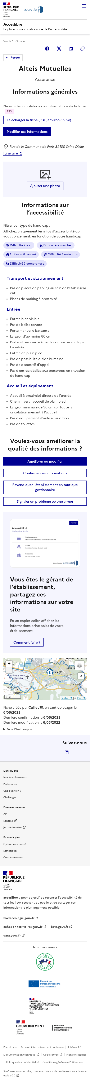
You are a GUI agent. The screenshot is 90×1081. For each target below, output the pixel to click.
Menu (84, 6)
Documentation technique (19, 1055)
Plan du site (10, 1047)
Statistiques (10, 851)
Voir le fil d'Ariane (14, 41)
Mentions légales (76, 1055)
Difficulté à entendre (62, 254)
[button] (9, 664)
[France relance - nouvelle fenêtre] (45, 961)
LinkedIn (66, 752)
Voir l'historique (19, 729)
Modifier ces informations (27, 131)
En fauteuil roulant (23, 254)
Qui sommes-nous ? (14, 844)
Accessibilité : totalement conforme (42, 1047)
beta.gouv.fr (59, 927)
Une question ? (12, 791)
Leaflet (64, 698)
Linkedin (71, 48)
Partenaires (10, 784)
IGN (79, 698)
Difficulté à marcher (57, 245)
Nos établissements (15, 777)
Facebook (47, 48)
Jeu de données (12, 827)
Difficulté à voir (21, 245)
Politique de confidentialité (22, 1062)
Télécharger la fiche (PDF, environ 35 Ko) (39, 119)
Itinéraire (10, 153)
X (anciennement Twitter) (59, 48)
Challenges (9, 797)
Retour (15, 57)
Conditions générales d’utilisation (62, 1062)
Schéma (8, 821)
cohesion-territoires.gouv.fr (22, 927)
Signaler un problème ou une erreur (45, 501)
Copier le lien (82, 48)
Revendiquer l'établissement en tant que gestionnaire (45, 487)
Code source (51, 1055)
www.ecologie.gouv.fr (19, 918)
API (5, 814)
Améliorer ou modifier (45, 461)
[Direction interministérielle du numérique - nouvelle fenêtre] (45, 1028)
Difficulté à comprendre (27, 263)
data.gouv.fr (12, 935)
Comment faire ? (26, 642)
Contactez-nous (13, 857)
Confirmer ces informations (45, 473)
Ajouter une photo (45, 185)
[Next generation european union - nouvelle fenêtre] (45, 983)
